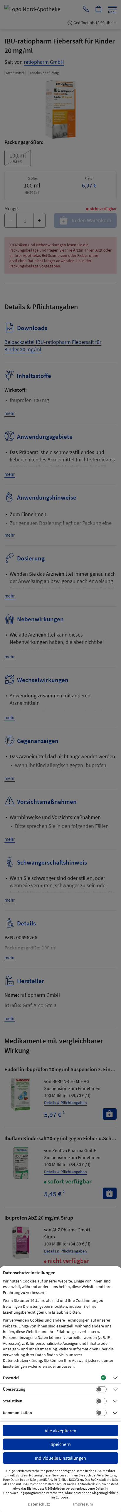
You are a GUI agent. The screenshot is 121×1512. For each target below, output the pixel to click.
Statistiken (12, 1401)
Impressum (83, 1504)
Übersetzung (14, 1389)
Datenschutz (39, 1504)
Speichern (61, 1444)
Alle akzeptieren (60, 1431)
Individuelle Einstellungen (60, 1458)
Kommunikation (17, 1412)
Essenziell (12, 1377)
